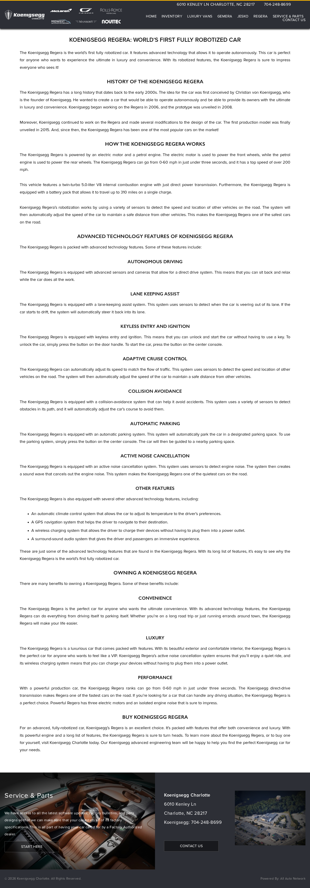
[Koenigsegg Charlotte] (25, 14)
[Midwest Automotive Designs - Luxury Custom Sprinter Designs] (61, 22)
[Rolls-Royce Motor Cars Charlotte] (111, 13)
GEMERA (224, 16)
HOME (151, 16)
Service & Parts (288, 16)
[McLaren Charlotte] (61, 13)
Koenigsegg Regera (45, 155)
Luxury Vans (199, 16)
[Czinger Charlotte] (86, 13)
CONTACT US (191, 846)
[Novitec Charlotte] (111, 22)
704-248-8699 (277, 4)
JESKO (242, 16)
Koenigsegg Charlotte (69, 743)
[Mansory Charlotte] (86, 22)
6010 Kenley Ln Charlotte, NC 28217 (216, 4)
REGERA (260, 16)
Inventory (172, 16)
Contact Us (294, 20)
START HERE (32, 847)
